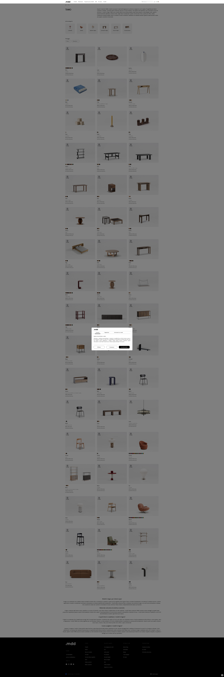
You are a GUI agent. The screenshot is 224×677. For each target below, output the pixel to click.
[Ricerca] (142, 1)
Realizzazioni (80, 1)
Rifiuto (99, 347)
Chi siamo (100, 1)
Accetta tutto (124, 347)
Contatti (104, 1)
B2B (96, 1)
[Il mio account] (154, 1)
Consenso (111, 347)
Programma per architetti (89, 1)
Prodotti (75, 1)
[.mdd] (67, 2)
